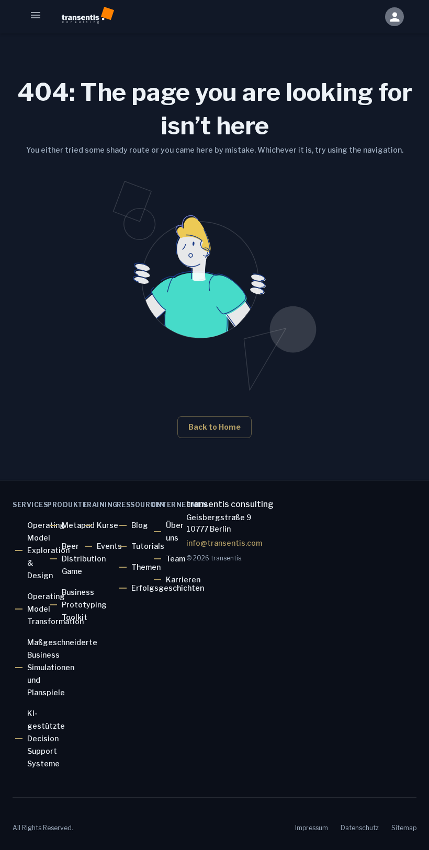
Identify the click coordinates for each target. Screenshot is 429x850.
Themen (146, 566)
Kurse (107, 525)
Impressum (311, 828)
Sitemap (403, 828)
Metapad (78, 525)
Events (109, 546)
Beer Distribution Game (84, 559)
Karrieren (183, 579)
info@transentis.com (224, 542)
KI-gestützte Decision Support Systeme (46, 738)
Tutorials (147, 546)
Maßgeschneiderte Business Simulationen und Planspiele (62, 667)
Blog (139, 525)
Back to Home (214, 426)
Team (175, 558)
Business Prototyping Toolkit (84, 605)
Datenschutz (360, 828)
